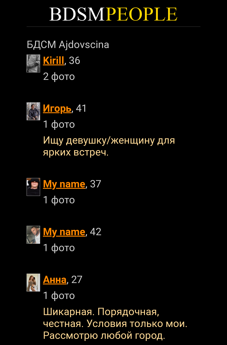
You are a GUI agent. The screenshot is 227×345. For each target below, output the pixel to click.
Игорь (57, 108)
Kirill (53, 60)
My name (64, 184)
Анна (55, 279)
